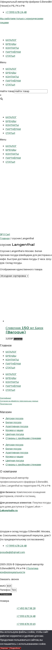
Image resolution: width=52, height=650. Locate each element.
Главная (5, 238)
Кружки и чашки (14, 430)
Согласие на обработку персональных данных (19, 401)
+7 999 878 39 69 (26, 624)
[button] (26, 63)
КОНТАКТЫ (12, 48)
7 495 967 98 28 (26, 608)
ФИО (3, 586)
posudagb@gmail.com (12, 552)
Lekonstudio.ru (9, 510)
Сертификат (5, 398)
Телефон (5, 590)
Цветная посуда (15, 434)
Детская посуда (14, 418)
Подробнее (15, 648)
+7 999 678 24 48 (26, 616)
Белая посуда (13, 422)
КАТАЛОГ (11, 40)
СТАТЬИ (10, 56)
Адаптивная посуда (17, 426)
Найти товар (7, 91)
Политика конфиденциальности (19, 570)
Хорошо (4, 648)
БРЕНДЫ (11, 44)
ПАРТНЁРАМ (13, 52)
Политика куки (6, 404)
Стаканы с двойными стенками (23, 438)
